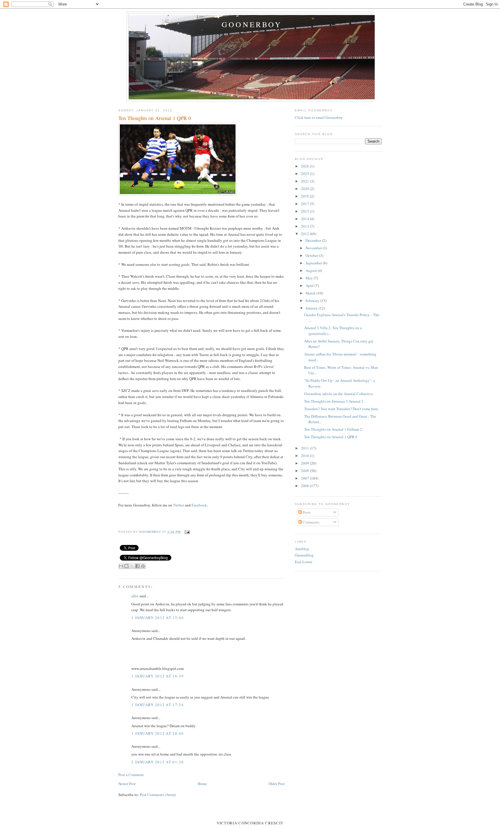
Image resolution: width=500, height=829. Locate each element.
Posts (306, 512)
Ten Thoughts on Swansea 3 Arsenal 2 (333, 401)
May (310, 278)
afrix (135, 595)
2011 (305, 448)
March (311, 293)
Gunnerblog (304, 555)
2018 (305, 196)
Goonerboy (252, 24)
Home (202, 783)
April (310, 285)
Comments (310, 522)
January (312, 308)
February (313, 300)
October (312, 255)
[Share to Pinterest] (143, 566)
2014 (305, 218)
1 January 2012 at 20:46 (157, 733)
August (312, 270)
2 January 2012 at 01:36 (157, 761)
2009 (305, 463)
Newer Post (127, 783)
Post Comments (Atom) (158, 794)
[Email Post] (186, 531)
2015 (305, 211)
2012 (305, 233)
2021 (305, 181)
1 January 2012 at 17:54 (157, 704)
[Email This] (121, 566)
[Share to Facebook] (137, 566)
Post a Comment (131, 774)
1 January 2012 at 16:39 (157, 676)
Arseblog (302, 548)
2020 (305, 188)
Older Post (277, 783)
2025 (305, 173)
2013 (305, 226)
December (314, 240)
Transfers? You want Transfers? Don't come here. (341, 408)
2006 (305, 485)
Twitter (179, 505)
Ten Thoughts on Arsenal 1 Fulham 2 (333, 429)
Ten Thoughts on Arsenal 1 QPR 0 (330, 436)
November (314, 247)
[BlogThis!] (126, 566)
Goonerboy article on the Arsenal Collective (338, 393)
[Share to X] (132, 566)
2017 (305, 203)
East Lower (303, 561)
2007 (305, 478)
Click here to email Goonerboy (319, 117)
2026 (305, 166)
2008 (305, 470)
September (314, 263)
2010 (305, 455)
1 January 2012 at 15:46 (157, 617)
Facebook (199, 505)
